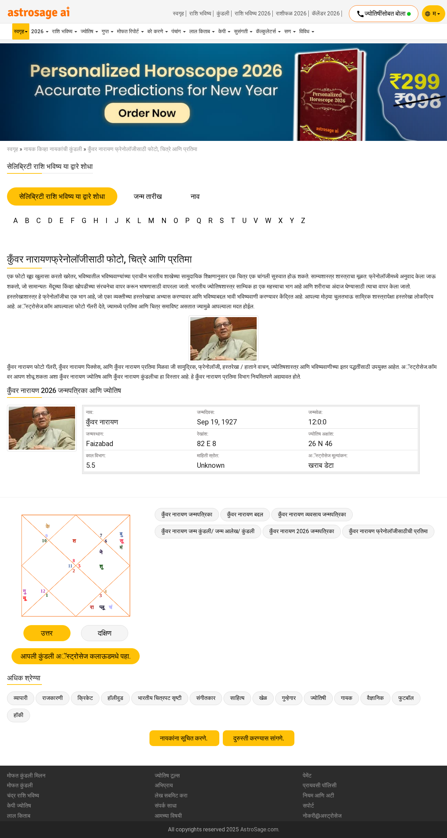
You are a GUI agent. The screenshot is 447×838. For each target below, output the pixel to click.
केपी (222, 31)
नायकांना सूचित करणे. (184, 738)
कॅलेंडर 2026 (326, 13)
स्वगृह (178, 13)
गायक (346, 698)
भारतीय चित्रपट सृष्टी (160, 698)
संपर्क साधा (166, 805)
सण (288, 31)
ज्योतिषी (318, 698)
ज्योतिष (88, 31)
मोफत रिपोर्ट (128, 31)
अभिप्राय (164, 785)
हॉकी (18, 715)
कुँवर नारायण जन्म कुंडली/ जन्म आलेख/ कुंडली (208, 531)
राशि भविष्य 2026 (253, 13)
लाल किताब (200, 31)
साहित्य (237, 698)
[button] (33, 92)
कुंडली (223, 13)
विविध (305, 31)
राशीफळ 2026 (291, 13)
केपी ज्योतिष (19, 805)
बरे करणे (155, 31)
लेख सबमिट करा (171, 795)
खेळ (263, 698)
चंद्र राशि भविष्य (23, 795)
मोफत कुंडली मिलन (26, 775)
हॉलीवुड (115, 698)
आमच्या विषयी (168, 815)
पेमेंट (307, 775)
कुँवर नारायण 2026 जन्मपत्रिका (301, 531)
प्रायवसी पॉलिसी (320, 785)
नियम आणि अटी (318, 795)
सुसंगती (241, 31)
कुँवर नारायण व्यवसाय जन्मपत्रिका (312, 514)
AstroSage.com (259, 829)
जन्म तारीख (148, 196)
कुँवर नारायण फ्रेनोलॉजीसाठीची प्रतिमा (388, 531)
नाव (195, 196)
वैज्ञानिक (375, 698)
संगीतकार (205, 698)
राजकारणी (52, 698)
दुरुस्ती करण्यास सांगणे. (258, 738)
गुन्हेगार (289, 698)
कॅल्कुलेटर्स (266, 31)
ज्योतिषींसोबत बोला (381, 14)
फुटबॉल (406, 698)
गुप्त (106, 31)
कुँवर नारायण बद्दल (245, 514)
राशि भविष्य (200, 13)
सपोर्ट (308, 805)
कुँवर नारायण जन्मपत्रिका (186, 514)
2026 (38, 31)
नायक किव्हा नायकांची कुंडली (53, 149)
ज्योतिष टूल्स (167, 775)
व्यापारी (21, 698)
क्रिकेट (85, 698)
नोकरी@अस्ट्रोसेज (322, 815)
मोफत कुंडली (20, 785)
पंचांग (176, 31)
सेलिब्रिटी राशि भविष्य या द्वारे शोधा (62, 196)
